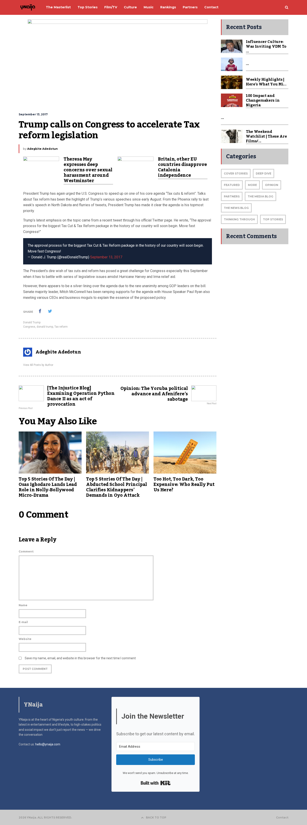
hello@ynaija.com (47, 744)
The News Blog (236, 208)
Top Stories (273, 219)
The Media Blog (260, 196)
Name (23, 605)
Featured (232, 185)
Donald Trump (31, 322)
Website (25, 639)
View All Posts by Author (38, 365)
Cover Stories (236, 173)
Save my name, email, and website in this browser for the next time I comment (80, 658)
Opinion (271, 185)
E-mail (23, 622)
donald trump (45, 326)
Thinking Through (239, 219)
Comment (26, 551)
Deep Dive (263, 173)
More (252, 185)
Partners (232, 196)
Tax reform (61, 326)
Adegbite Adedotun (42, 148)
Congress (29, 326)
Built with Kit (156, 783)
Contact (282, 817)
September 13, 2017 (106, 257)
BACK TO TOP (156, 817)
